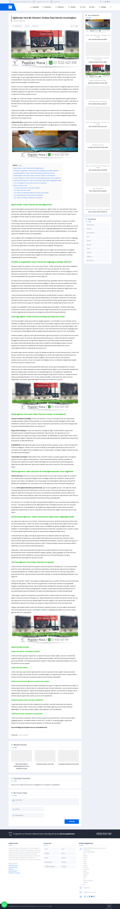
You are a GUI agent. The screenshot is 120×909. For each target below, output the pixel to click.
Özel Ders (103, 35)
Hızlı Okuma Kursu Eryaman (98, 170)
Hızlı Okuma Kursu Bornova (97, 212)
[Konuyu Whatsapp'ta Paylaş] (76, 26)
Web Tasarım (40, 906)
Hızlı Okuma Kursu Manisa (98, 191)
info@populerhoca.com (43, 1)
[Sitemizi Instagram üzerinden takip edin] (105, 1)
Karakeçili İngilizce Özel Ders (69, 764)
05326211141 (57, 1)
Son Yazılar (98, 59)
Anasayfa (15, 21)
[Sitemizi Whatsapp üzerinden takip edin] (110, 1)
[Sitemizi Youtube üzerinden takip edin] (107, 1)
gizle (20, 165)
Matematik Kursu (13, 867)
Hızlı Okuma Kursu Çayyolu (98, 126)
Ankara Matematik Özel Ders (98, 83)
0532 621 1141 (103, 834)
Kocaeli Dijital (48, 906)
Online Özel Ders (23, 735)
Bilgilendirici (22, 21)
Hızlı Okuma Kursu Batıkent (98, 39)
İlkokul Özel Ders (13, 871)
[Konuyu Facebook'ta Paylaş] (72, 26)
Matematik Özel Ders (96, 58)
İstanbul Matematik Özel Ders (98, 147)
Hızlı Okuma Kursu (95, 35)
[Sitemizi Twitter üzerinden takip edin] (103, 1)
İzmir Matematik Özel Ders (98, 62)
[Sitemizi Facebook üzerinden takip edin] (100, 1)
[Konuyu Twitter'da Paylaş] (74, 26)
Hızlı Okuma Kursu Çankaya (97, 104)
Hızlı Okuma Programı (14, 873)
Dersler (91, 80)
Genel (87, 35)
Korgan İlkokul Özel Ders (45, 764)
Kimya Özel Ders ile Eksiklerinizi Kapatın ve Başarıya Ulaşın (21, 766)
